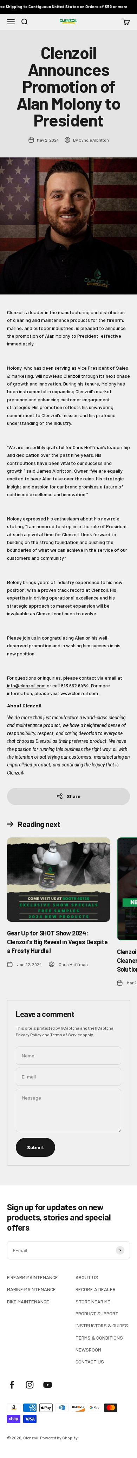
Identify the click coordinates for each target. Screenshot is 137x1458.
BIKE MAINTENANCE (28, 1301)
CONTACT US (90, 1362)
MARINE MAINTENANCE (31, 1289)
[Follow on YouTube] (47, 1384)
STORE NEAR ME (93, 1301)
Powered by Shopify (59, 1437)
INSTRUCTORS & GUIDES (102, 1325)
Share (73, 796)
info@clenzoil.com (26, 685)
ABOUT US (87, 1277)
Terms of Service (66, 1034)
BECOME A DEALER (96, 1289)
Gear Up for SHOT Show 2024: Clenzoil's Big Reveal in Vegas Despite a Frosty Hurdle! (57, 941)
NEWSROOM (88, 1350)
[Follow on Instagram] (29, 1384)
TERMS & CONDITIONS (99, 1338)
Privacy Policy (28, 1034)
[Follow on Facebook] (12, 1384)
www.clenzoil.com (79, 693)
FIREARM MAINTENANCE (32, 1277)
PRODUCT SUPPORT (97, 1313)
